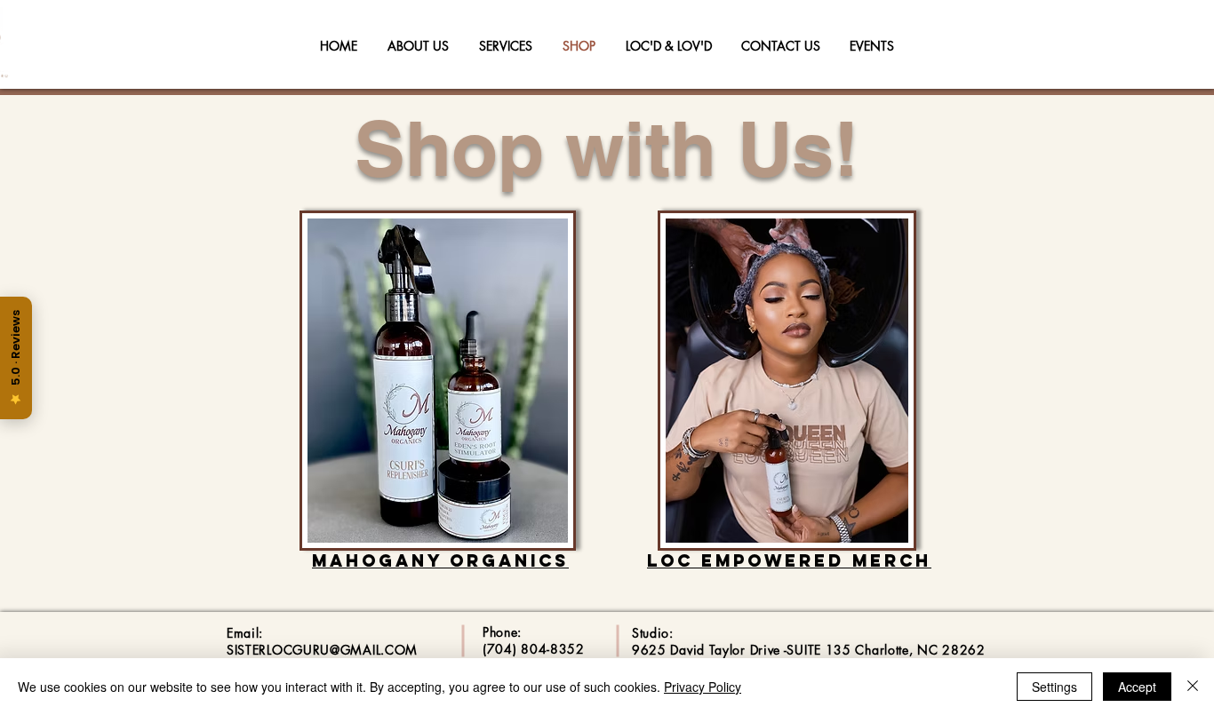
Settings (1054, 686)
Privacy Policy (702, 686)
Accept (1137, 686)
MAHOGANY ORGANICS (440, 560)
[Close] (1192, 686)
